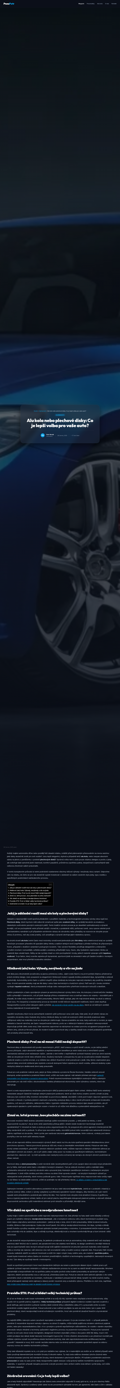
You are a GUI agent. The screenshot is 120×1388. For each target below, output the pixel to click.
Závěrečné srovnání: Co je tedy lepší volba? (26, 904)
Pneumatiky (91, 3)
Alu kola (100, 3)
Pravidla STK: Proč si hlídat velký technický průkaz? (29, 901)
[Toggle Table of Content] (49, 884)
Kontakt (114, 3)
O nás (107, 3)
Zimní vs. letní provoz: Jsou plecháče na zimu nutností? (30, 896)
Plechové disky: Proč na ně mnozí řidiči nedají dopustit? (30, 893)
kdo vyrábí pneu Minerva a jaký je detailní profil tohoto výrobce (33, 1284)
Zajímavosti (42, 411)
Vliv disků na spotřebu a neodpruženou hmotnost (28, 898)
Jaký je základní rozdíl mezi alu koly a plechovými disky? (30, 888)
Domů (35, 411)
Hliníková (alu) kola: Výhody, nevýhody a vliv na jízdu (29, 890)
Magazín (81, 3)
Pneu (9, 3)
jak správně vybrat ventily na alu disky (68, 1005)
